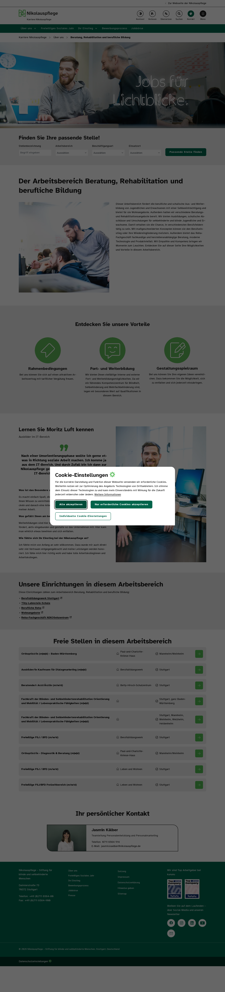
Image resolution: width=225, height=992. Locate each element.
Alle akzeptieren (71, 504)
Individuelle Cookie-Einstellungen (83, 516)
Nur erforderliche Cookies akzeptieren (121, 504)
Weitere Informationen (107, 494)
